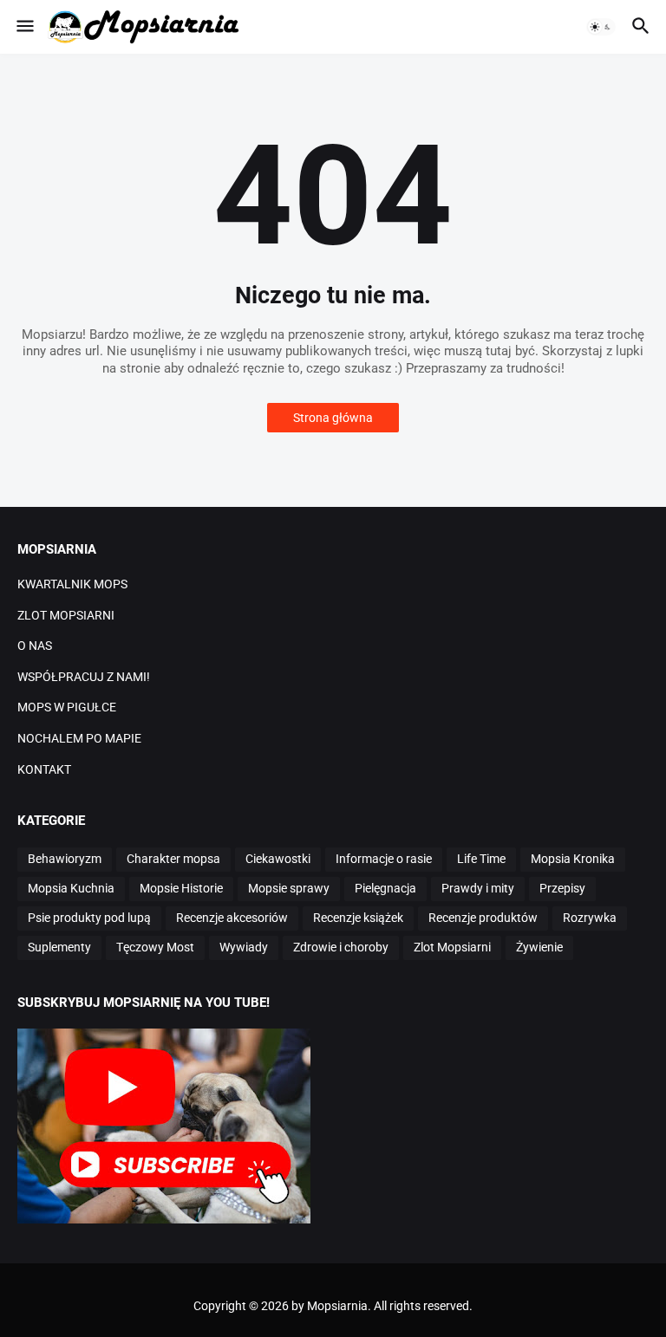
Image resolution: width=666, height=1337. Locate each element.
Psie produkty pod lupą (89, 918)
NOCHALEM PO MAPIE (79, 738)
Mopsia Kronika (573, 859)
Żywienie (539, 947)
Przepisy (562, 888)
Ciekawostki (277, 859)
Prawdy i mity (477, 888)
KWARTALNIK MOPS (72, 584)
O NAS (34, 645)
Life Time (481, 859)
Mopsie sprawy (289, 888)
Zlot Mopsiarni (452, 947)
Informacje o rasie (384, 859)
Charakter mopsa (173, 859)
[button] (24, 27)
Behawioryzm (64, 859)
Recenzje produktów (483, 918)
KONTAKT (44, 769)
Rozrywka (590, 918)
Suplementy (59, 947)
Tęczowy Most (155, 947)
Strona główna (333, 418)
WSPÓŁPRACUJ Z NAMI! (83, 677)
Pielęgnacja (385, 888)
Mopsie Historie (181, 888)
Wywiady (243, 947)
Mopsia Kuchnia (71, 888)
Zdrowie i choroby (340, 947)
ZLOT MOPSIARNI (65, 615)
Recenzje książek (358, 918)
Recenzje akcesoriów (232, 918)
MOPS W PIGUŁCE (66, 707)
